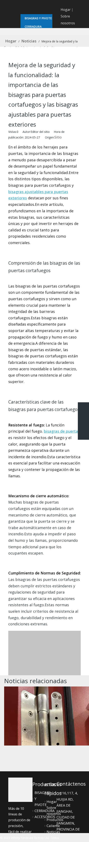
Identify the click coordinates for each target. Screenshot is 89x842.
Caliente (53, 825)
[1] (20, 790)
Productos (55, 819)
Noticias (53, 831)
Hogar (66, 9)
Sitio (58, 137)
